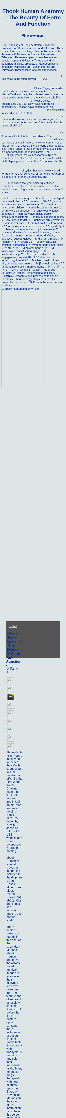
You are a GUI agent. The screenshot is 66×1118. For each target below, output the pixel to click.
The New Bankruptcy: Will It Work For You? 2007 (30, 75)
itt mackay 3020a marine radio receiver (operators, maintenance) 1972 (32, 114)
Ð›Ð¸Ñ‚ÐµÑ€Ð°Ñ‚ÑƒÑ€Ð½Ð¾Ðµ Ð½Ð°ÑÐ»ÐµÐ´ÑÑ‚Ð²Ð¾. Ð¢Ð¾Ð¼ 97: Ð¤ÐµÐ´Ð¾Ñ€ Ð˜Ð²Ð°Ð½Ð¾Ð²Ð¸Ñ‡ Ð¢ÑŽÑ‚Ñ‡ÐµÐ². (32, 129)
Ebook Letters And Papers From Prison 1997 (31, 108)
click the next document (15, 100)
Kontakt (14, 923)
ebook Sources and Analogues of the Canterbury (30, 138)
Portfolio (14, 854)
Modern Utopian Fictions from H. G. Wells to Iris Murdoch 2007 (30, 179)
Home (13, 626)
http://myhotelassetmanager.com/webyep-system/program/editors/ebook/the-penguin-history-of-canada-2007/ (32, 167)
